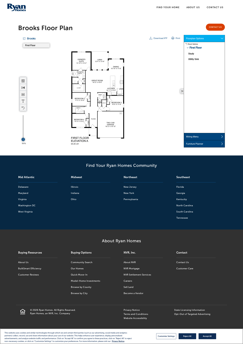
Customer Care (184, 268)
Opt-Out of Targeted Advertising (192, 314)
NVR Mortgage (132, 268)
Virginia (22, 199)
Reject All (187, 336)
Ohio (73, 199)
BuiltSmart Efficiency (29, 268)
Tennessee (182, 218)
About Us (193, 7)
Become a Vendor (133, 293)
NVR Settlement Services (137, 275)
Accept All (207, 336)
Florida (180, 187)
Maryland (23, 193)
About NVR (130, 262)
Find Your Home (168, 7)
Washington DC (27, 205)
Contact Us (215, 7)
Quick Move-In (79, 275)
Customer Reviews (28, 275)
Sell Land (129, 287)
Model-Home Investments (85, 281)
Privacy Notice (132, 310)
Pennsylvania (131, 199)
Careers (128, 281)
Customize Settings (166, 336)
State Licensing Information (189, 310)
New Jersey (130, 187)
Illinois (74, 187)
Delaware (23, 187)
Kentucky (181, 199)
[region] (121, 336)
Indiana (75, 193)
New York (129, 193)
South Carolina (184, 211)
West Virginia (25, 211)
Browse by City (79, 293)
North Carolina (184, 205)
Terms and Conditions (136, 314)
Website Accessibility (135, 318)
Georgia (180, 193)
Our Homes (77, 268)
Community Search (81, 262)
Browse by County (81, 287)
